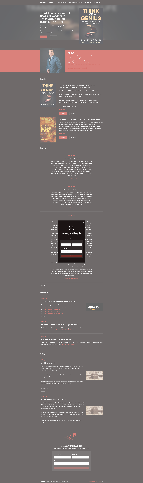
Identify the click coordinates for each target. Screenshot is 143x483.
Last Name (75, 242)
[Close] (83, 222)
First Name (64, 242)
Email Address (65, 249)
